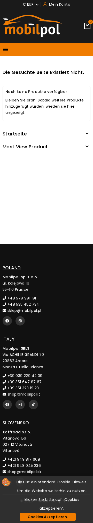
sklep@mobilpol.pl (23, 310)
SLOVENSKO (16, 423)
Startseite (15, 134)
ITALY (8, 339)
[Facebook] (7, 320)
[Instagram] (20, 320)
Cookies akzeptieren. (48, 516)
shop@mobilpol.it (23, 394)
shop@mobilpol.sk (23, 471)
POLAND (12, 268)
